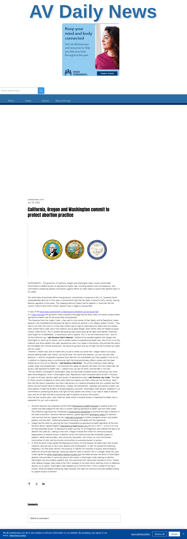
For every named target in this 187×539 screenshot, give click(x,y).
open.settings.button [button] (140, 534)
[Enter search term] (41, 90)
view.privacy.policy (17, 535)
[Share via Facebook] (29, 483)
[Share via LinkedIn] (43, 483)
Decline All (160, 534)
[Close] (183, 534)
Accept (174, 534)
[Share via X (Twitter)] (36, 483)
